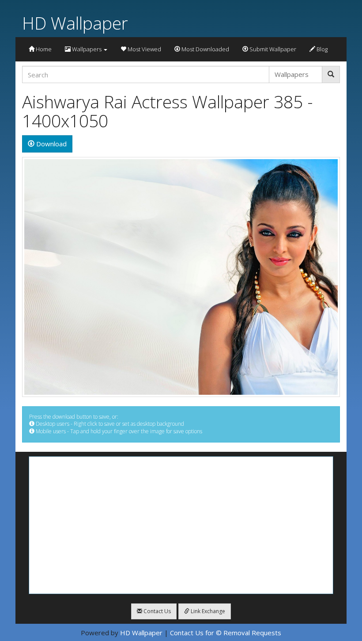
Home (43, 49)
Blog (321, 49)
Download (50, 143)
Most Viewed (143, 49)
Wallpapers (87, 49)
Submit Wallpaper (272, 49)
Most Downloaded (204, 49)
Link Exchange (207, 611)
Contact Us (156, 611)
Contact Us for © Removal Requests (225, 632)
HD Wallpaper (75, 22)
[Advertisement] (181, 525)
